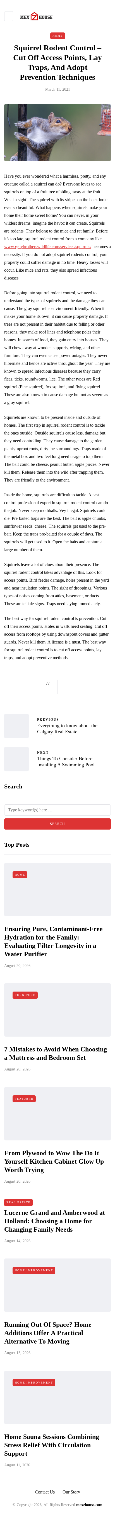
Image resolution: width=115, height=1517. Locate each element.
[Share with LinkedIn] (87, 683)
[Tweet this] (73, 683)
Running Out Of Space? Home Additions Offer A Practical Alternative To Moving (48, 1333)
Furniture (25, 995)
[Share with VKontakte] (101, 683)
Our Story (71, 1492)
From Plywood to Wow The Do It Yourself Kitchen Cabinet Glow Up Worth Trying (54, 1161)
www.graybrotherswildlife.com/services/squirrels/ (47, 246)
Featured (24, 1098)
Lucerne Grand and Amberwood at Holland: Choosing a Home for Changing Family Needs (54, 1221)
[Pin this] (94, 683)
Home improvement (34, 1270)
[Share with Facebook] (66, 683)
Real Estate (18, 1202)
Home (57, 35)
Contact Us (45, 1492)
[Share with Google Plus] (80, 683)
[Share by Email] (66, 690)
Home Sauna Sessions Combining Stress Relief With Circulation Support (51, 1445)
